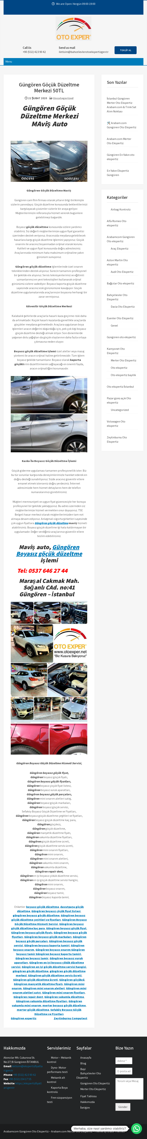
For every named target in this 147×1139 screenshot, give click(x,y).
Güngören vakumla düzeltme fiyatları (41, 1001)
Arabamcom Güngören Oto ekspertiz (121, 239)
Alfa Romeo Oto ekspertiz (116, 223)
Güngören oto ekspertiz (121, 337)
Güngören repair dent (28, 997)
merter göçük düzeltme (33, 1010)
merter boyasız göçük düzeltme (64, 1005)
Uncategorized (63, 98)
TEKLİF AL (125, 50)
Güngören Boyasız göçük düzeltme (49, 550)
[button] (136, 1128)
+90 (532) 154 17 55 (20, 1079)
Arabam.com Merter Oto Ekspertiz (119, 141)
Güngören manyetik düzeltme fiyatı (38, 984)
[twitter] (68, 11)
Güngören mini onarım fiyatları (63, 992)
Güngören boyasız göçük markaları (48, 937)
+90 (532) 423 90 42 (24, 1075)
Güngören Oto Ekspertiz (95, 1083)
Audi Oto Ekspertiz (122, 272)
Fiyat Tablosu (88, 1096)
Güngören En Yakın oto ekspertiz (120, 157)
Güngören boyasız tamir (31, 958)
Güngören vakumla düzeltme (64, 997)
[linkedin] (81, 11)
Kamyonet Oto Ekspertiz (116, 351)
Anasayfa (85, 1058)
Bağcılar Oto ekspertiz (120, 283)
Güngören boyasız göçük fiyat (66, 928)
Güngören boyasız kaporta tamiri (47, 945)
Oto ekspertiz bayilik (123, 375)
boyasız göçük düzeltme (42, 907)
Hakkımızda (87, 1102)
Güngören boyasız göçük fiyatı (31, 932)
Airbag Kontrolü (121, 209)
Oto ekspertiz (119, 368)
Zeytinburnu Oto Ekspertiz (117, 440)
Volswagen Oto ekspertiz (116, 424)
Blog (83, 1063)
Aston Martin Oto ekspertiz (117, 262)
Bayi (83, 1069)
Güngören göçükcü (71, 980)
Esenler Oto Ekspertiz (120, 318)
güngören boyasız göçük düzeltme (36, 915)
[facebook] (62, 11)
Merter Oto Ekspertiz (123, 360)
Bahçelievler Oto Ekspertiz (117, 297)
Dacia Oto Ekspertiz (123, 307)
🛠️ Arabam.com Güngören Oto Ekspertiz (121, 125)
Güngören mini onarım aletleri (44, 988)
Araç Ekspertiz (119, 248)
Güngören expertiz (23, 1018)
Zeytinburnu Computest (70, 1018)
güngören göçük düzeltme (30, 971)
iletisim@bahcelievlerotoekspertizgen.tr (83, 52)
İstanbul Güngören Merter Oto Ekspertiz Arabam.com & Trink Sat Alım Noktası (121, 105)
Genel (114, 325)
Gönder (122, 1107)
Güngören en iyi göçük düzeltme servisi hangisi (54, 967)
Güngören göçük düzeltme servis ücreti (55, 975)
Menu (8, 61)
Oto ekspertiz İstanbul (120, 387)
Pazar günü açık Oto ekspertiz (119, 400)
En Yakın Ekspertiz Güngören (118, 173)
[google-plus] (75, 11)
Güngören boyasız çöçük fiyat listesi (55, 911)
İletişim (85, 1108)
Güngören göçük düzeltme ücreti (35, 980)
